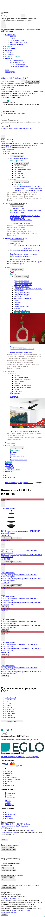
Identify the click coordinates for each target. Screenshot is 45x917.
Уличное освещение (17, 208)
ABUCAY (9, 702)
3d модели (9, 52)
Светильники (24, 192)
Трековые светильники (32, 198)
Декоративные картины (23, 283)
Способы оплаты (11, 777)
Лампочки (18, 391)
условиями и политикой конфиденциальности (15, 911)
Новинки (11, 149)
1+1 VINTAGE (10, 698)
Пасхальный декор (21, 310)
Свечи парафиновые (21, 306)
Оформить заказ (7, 868)
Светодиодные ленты (15, 196)
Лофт (38, 186)
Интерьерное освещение (14, 153)
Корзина (8, 816)
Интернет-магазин (16, 60)
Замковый (38, 188)
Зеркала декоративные (22, 298)
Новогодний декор (22, 312)
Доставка (13, 37)
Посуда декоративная (22, 293)
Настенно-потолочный (22, 169)
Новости (8, 781)
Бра (8, 192)
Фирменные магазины (18, 62)
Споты (25, 194)
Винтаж (24, 190)
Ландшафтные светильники (27, 233)
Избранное (9, 818)
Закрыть (4, 840)
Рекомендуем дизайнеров (19, 66)
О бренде (8, 771)
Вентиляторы (29, 196)
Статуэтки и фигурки (22, 294)
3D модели (9, 466)
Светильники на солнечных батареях (20, 231)
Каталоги (8, 46)
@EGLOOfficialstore (20, 826)
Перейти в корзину (8, 847)
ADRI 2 (8, 705)
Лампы (9, 200)
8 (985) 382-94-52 (7, 139)
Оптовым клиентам (12, 56)
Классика (39, 190)
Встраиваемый (19, 177)
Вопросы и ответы (16, 44)
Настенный (18, 171)
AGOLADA (9, 709)
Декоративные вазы (21, 281)
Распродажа (9, 371)
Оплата (12, 39)
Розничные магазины (18, 64)
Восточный (30, 188)
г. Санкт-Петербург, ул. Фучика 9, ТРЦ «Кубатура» (20, 757)
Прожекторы (11, 235)
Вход (7, 475)
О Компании (10, 48)
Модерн (17, 186)
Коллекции (9, 805)
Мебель (17, 308)
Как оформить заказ (17, 40)
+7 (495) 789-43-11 (20, 824)
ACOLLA (9, 703)
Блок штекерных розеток (16, 229)
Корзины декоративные (23, 285)
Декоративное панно (21, 287)
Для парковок (38, 262)
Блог (7, 783)
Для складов (11, 263)
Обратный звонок (7, 87)
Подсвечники (19, 291)
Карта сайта (9, 785)
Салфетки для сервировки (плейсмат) (28, 289)
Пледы (16, 300)
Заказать (5, 606)
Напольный (18, 173)
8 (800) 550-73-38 (7, 89)
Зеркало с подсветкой (15, 198)
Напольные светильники (16, 227)
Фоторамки (18, 296)
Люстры (14, 192)
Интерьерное (10, 793)
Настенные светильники (24, 225)
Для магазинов (27, 262)
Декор (7, 267)
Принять (4, 914)
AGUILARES (10, 711)
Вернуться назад (17, 156)
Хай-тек (33, 186)
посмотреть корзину (25, 128)
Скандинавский (20, 188)
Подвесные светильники (23, 379)
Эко (34, 190)
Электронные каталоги (18, 42)
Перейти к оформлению (10, 898)
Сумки (16, 304)
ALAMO (8, 715)
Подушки (17, 302)
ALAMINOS (10, 713)
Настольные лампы (14, 194)
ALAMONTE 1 (11, 717)
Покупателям (10, 35)
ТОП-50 (8, 147)
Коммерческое (15, 243)
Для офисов (20, 263)
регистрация (10, 72)
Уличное (8, 795)
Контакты (9, 58)
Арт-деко (17, 190)
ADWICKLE (10, 707)
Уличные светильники (22, 385)
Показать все (11, 721)
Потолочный (19, 167)
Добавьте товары (7, 113)
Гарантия (8, 50)
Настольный (18, 175)
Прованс (30, 190)
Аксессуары (11, 233)
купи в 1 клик (16, 538)
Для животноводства (14, 262)
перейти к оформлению (9, 128)
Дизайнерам (9, 54)
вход (7, 70)
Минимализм (25, 186)
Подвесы (32, 194)
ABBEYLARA (10, 700)
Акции (7, 151)
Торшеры (33, 192)
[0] (2, 109)
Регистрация (10, 477)
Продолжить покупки (9, 849)
